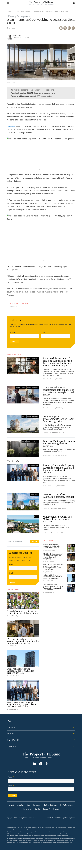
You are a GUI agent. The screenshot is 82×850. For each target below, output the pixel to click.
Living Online (71, 817)
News (9, 721)
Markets (10, 733)
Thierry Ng (45, 379)
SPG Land (11, 126)
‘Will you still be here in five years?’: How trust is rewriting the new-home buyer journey (22, 641)
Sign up (14, 341)
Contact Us (46, 809)
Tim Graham (46, 508)
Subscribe (37, 809)
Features (11, 727)
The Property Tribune (48, 486)
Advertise (21, 805)
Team (28, 805)
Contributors (37, 805)
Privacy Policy (22, 817)
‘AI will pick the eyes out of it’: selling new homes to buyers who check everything (52, 556)
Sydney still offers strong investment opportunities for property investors (20, 670)
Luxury (24, 417)
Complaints (27, 809)
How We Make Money (66, 805)
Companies (11, 746)
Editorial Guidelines (50, 805)
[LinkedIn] (34, 763)
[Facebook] (40, 763)
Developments (13, 739)
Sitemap (56, 809)
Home (9, 11)
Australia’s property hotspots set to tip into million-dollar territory (22, 612)
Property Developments (22, 11)
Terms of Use (32, 817)
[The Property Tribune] (41, 755)
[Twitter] (47, 763)
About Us (12, 805)
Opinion (36, 517)
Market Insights (34, 494)
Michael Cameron (47, 455)
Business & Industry (21, 387)
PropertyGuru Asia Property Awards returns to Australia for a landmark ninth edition (22, 704)
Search (34, 541)
